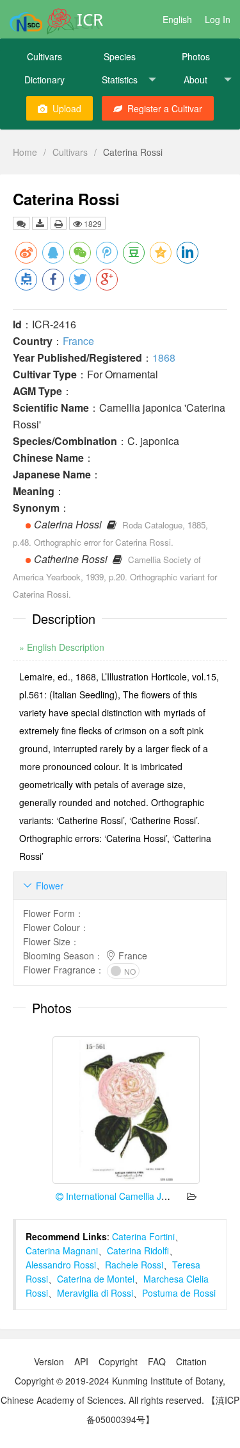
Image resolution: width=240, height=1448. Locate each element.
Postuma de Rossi (179, 1292)
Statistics (120, 79)
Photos (196, 56)
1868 (163, 357)
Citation (191, 1361)
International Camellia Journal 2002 (136, 1196)
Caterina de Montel (95, 1278)
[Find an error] (21, 223)
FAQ (157, 1361)
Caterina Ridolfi (138, 1250)
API (81, 1361)
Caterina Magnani (62, 1250)
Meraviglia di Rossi (95, 1292)
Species (120, 56)
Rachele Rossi (134, 1264)
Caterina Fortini (143, 1236)
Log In (217, 19)
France (78, 340)
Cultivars (44, 56)
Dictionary (44, 79)
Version (49, 1361)
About (195, 79)
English (177, 19)
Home (25, 152)
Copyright (118, 1361)
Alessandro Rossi (61, 1264)
